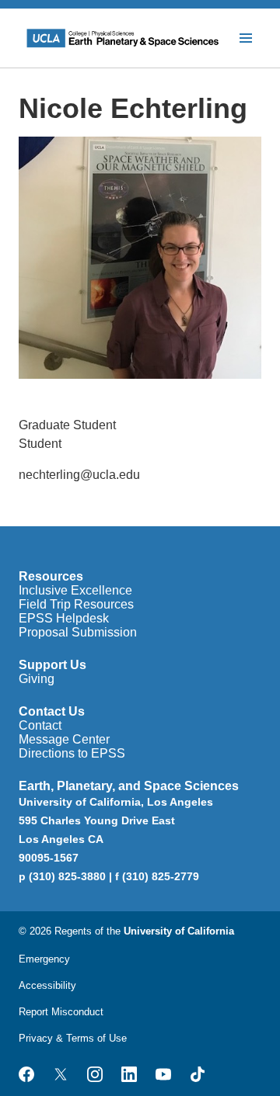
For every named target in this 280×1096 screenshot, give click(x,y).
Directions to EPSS (72, 753)
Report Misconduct (61, 1012)
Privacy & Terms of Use (73, 1038)
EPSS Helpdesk (64, 618)
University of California (179, 931)
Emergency (44, 959)
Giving (36, 678)
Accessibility (47, 985)
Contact (40, 725)
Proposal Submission (78, 632)
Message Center (64, 739)
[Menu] (245, 38)
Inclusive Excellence (75, 590)
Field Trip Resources (76, 604)
